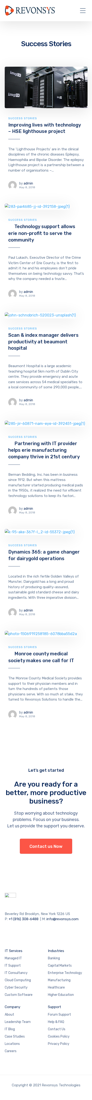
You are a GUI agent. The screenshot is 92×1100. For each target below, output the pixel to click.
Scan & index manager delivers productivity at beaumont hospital (43, 341)
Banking (54, 958)
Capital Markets (60, 966)
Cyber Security (16, 987)
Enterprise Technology (65, 973)
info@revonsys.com (62, 919)
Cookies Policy (59, 1036)
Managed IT (13, 958)
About (9, 1015)
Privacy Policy (58, 1044)
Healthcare (56, 987)
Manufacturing (59, 980)
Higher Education (61, 995)
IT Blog (10, 1029)
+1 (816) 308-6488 (23, 919)
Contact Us (56, 1029)
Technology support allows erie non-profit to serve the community (41, 233)
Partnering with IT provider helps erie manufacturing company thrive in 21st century (44, 450)
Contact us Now (46, 846)
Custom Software (19, 995)
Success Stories (22, 118)
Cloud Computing (18, 980)
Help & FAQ (56, 1022)
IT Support (13, 966)
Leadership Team (18, 1022)
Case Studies (15, 1036)
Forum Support (59, 1015)
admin (28, 183)
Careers (11, 1051)
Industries (56, 951)
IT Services (13, 951)
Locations (12, 1044)
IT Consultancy (16, 973)
